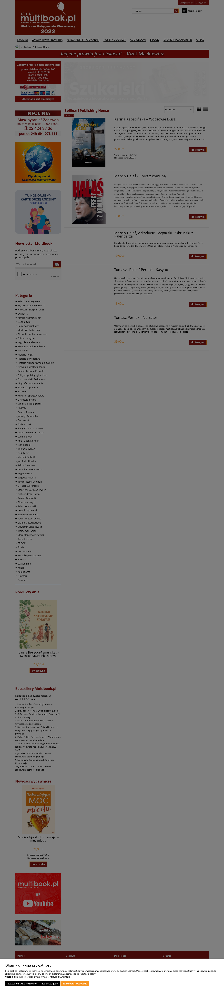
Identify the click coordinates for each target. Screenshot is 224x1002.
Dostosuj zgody (49, 983)
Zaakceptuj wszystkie (75, 983)
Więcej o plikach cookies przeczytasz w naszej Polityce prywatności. (37, 976)
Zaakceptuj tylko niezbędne (22, 983)
